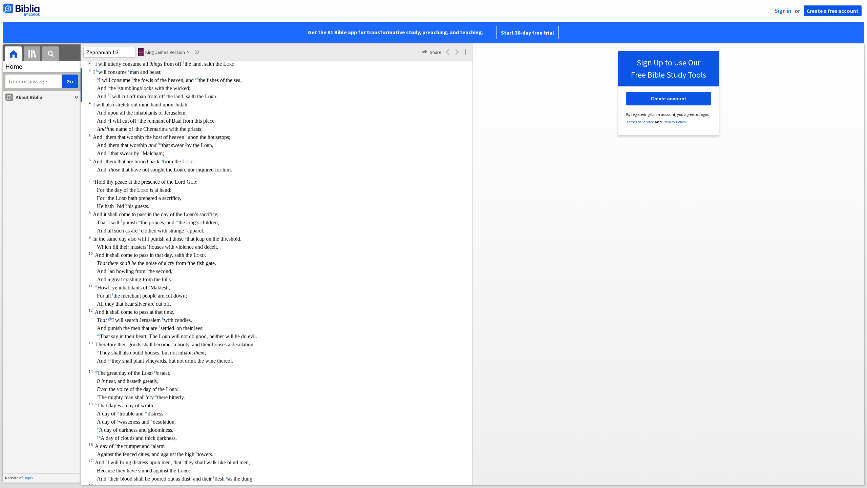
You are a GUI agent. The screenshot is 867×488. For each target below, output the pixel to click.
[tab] (13, 54)
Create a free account (833, 10)
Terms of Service (640, 121)
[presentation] (13, 54)
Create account (668, 98)
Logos (28, 478)
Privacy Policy (674, 121)
